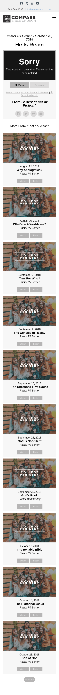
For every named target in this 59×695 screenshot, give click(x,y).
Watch (21, 85)
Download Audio (29, 95)
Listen (41, 85)
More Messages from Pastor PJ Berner (27, 92)
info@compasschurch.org (38, 9)
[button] (54, 18)
